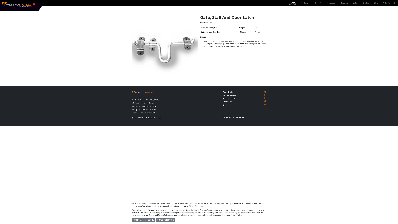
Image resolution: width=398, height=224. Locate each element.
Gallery (355, 3)
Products (304, 3)
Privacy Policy (137, 99)
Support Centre (229, 98)
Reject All (149, 220)
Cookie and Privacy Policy (189, 206)
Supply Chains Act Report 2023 (144, 106)
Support (344, 3)
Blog (376, 3)
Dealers (366, 3)
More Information (165, 220)
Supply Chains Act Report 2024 (144, 109)
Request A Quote (229, 95)
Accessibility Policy (151, 99)
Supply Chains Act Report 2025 (144, 113)
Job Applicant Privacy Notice (143, 103)
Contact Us (330, 3)
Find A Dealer (228, 92)
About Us (318, 3)
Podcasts (386, 3)
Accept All (137, 220)
